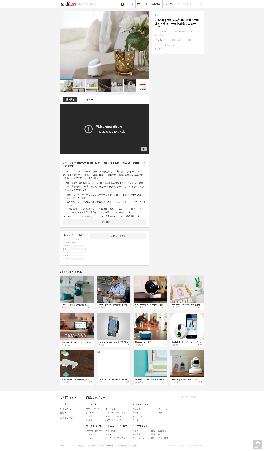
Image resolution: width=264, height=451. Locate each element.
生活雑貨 (162, 430)
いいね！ (162, 40)
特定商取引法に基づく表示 (127, 445)
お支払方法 (65, 408)
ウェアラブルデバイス (115, 412)
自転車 (136, 412)
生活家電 (137, 434)
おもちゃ (109, 434)
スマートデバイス (113, 416)
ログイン (169, 4)
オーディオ (110, 409)
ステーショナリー (94, 430)
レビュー (88, 99)
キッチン (137, 430)
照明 (153, 434)
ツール (89, 438)
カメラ (89, 416)
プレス (63, 445)
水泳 (160, 412)
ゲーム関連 (110, 430)
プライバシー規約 (105, 445)
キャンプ (137, 409)
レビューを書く (118, 235)
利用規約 (81, 445)
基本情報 (70, 99)
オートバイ (138, 416)
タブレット (91, 412)
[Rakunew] (69, 3)
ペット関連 (163, 438)
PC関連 (89, 420)
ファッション (139, 438)
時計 (153, 438)
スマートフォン (93, 409)
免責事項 (91, 445)
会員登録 (156, 4)
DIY (159, 434)
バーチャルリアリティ (115, 438)
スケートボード (165, 409)
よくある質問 (66, 417)
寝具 (153, 430)
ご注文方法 (65, 404)
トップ (157, 15)
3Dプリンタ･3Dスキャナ (116, 420)
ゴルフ (136, 420)
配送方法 (64, 413)
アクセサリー (92, 434)
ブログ (71, 445)
